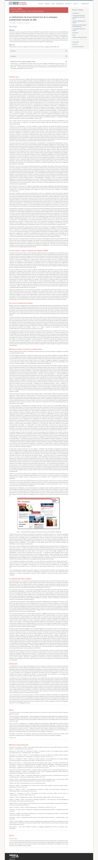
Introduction (75, 13)
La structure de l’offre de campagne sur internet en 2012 (78, 17)
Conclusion (75, 32)
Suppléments (60, 3)
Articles (67, 3)
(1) (41, 38)
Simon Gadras (13, 26)
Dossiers (47, 3)
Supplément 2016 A (16, 9)
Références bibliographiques (79, 37)
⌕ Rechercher (85, 3)
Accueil (40, 3)
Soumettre (12, 859)
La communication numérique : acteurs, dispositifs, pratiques (27, 11)
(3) (14, 228)
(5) (25, 542)
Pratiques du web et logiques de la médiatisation (79, 25)
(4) (60, 532)
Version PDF (75, 42)
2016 (39, 65)
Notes (73, 35)
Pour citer (74, 44)
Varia (52, 3)
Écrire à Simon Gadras (77, 46)
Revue (75, 3)
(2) (41, 140)
